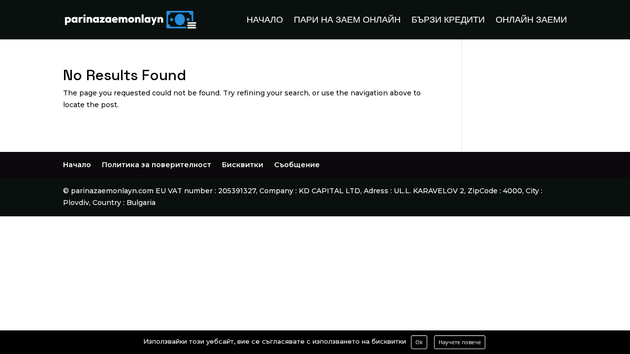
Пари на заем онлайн (347, 20)
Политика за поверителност (156, 164)
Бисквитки (242, 164)
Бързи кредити (448, 20)
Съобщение (297, 164)
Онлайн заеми (531, 20)
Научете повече (460, 342)
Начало (265, 20)
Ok (419, 342)
